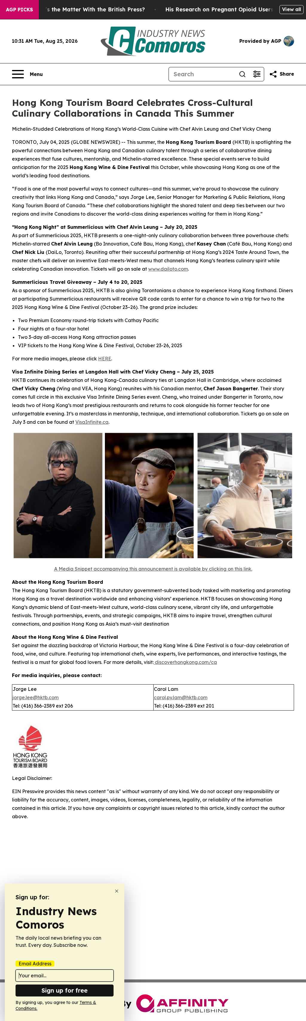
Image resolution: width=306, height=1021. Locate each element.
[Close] (117, 891)
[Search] (242, 74)
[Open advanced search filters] (257, 74)
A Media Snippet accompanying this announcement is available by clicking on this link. (153, 569)
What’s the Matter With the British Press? (88, 9)
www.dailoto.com (168, 269)
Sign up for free (65, 990)
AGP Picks (19, 10)
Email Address (35, 964)
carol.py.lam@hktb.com (180, 697)
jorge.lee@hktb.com (36, 697)
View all (291, 9)
